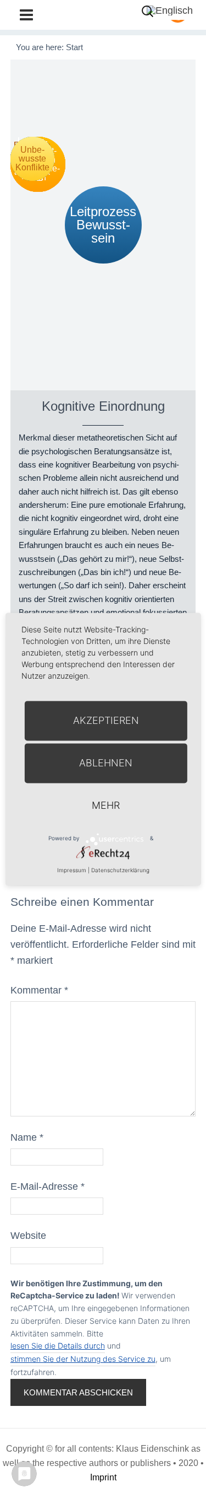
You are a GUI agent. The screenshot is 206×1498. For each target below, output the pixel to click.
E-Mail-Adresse (47, 1186)
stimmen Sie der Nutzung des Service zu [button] (82, 1358)
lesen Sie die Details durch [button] (57, 1345)
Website (28, 1235)
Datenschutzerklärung (120, 870)
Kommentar (39, 990)
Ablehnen (105, 763)
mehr (106, 805)
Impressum (71, 870)
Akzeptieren (106, 720)
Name (26, 1137)
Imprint (103, 1477)
